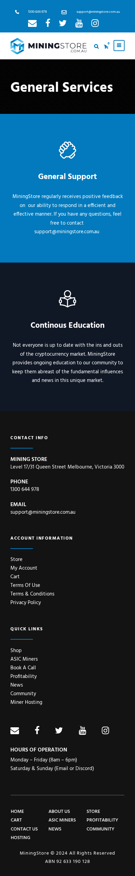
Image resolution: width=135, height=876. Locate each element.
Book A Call (23, 668)
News (16, 685)
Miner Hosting (26, 702)
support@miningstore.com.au (98, 11)
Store (16, 559)
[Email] (32, 25)
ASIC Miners (24, 659)
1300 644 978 (24, 489)
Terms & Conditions (32, 594)
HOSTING (20, 838)
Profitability (23, 676)
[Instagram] (95, 25)
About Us (59, 812)
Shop (16, 651)
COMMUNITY (101, 829)
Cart (15, 577)
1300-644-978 (37, 11)
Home (17, 812)
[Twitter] (63, 25)
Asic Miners (62, 820)
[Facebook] (47, 25)
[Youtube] (79, 25)
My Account (23, 568)
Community (23, 694)
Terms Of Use (25, 585)
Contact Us (24, 829)
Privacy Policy (25, 603)
